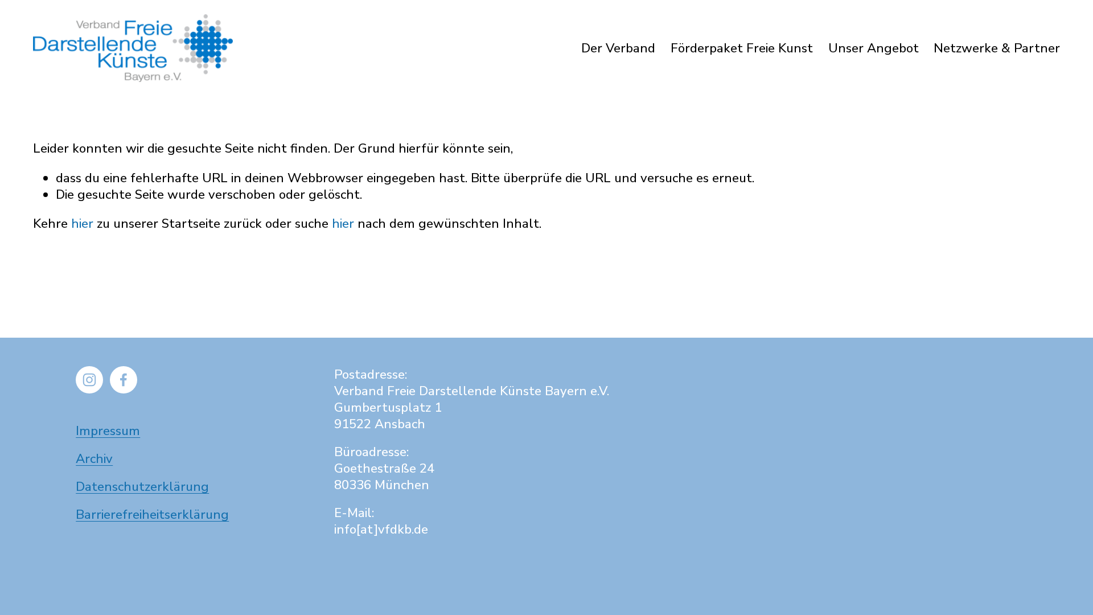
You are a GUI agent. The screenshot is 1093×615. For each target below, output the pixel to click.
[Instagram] (89, 379)
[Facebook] (123, 379)
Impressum (108, 431)
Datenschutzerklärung (142, 486)
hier (82, 223)
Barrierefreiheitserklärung (152, 514)
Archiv (94, 458)
